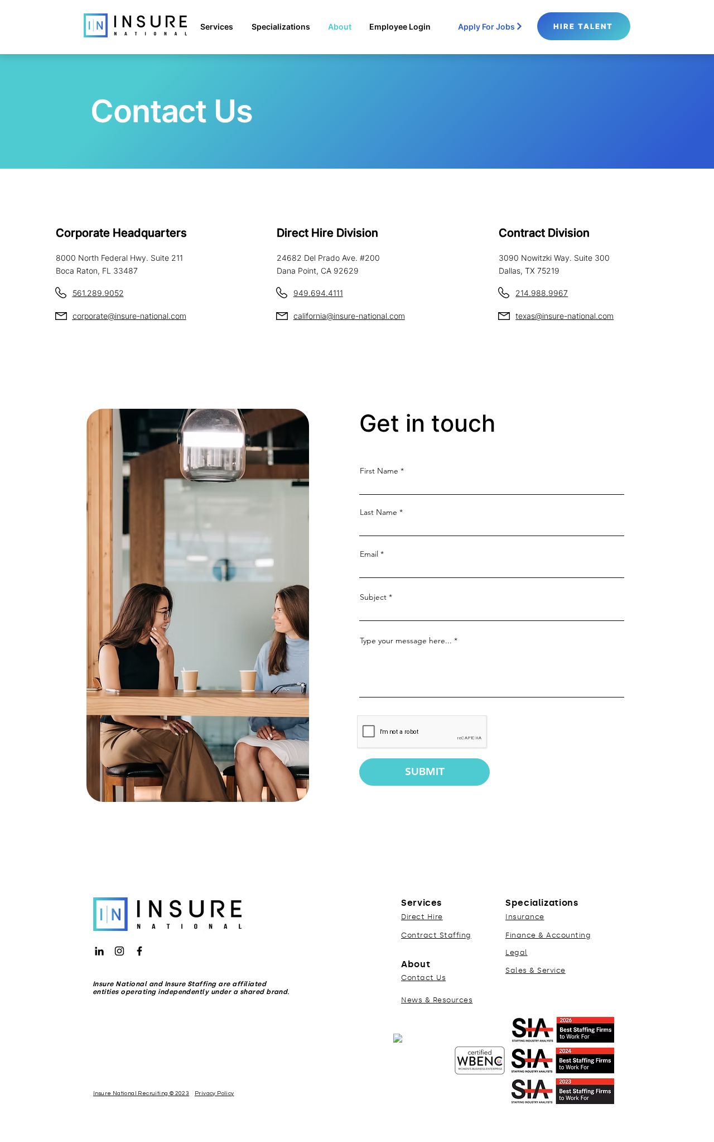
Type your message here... (406, 640)
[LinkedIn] (99, 951)
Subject (373, 597)
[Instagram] (119, 951)
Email (369, 554)
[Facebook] (139, 951)
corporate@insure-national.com (129, 316)
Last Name (378, 512)
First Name (379, 471)
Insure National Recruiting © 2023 (141, 1093)
